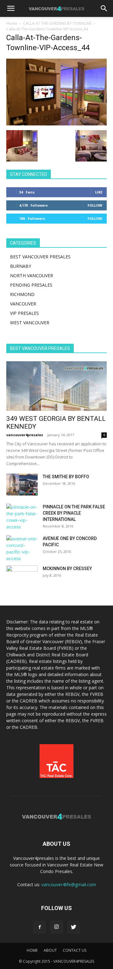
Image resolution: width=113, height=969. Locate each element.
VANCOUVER (23, 304)
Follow (95, 205)
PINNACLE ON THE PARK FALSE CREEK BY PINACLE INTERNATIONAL (74, 513)
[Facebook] (39, 927)
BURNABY (20, 266)
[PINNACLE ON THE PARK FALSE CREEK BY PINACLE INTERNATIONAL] (22, 517)
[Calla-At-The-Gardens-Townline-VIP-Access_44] (56, 123)
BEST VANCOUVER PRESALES (40, 257)
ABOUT (50, 950)
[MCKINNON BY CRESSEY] (22, 576)
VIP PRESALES (24, 313)
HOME (32, 950)
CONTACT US (74, 950)
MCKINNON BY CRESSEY (67, 568)
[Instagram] (56, 927)
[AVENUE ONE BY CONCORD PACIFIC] (22, 548)
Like (98, 192)
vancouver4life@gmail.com (68, 884)
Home (11, 23)
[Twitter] (73, 927)
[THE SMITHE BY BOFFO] (22, 484)
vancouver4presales (24, 434)
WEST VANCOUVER (29, 323)
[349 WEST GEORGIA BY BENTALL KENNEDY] (56, 386)
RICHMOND (22, 294)
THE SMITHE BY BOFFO (66, 476)
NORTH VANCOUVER (31, 275)
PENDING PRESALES (31, 285)
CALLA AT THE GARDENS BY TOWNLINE (57, 23)
